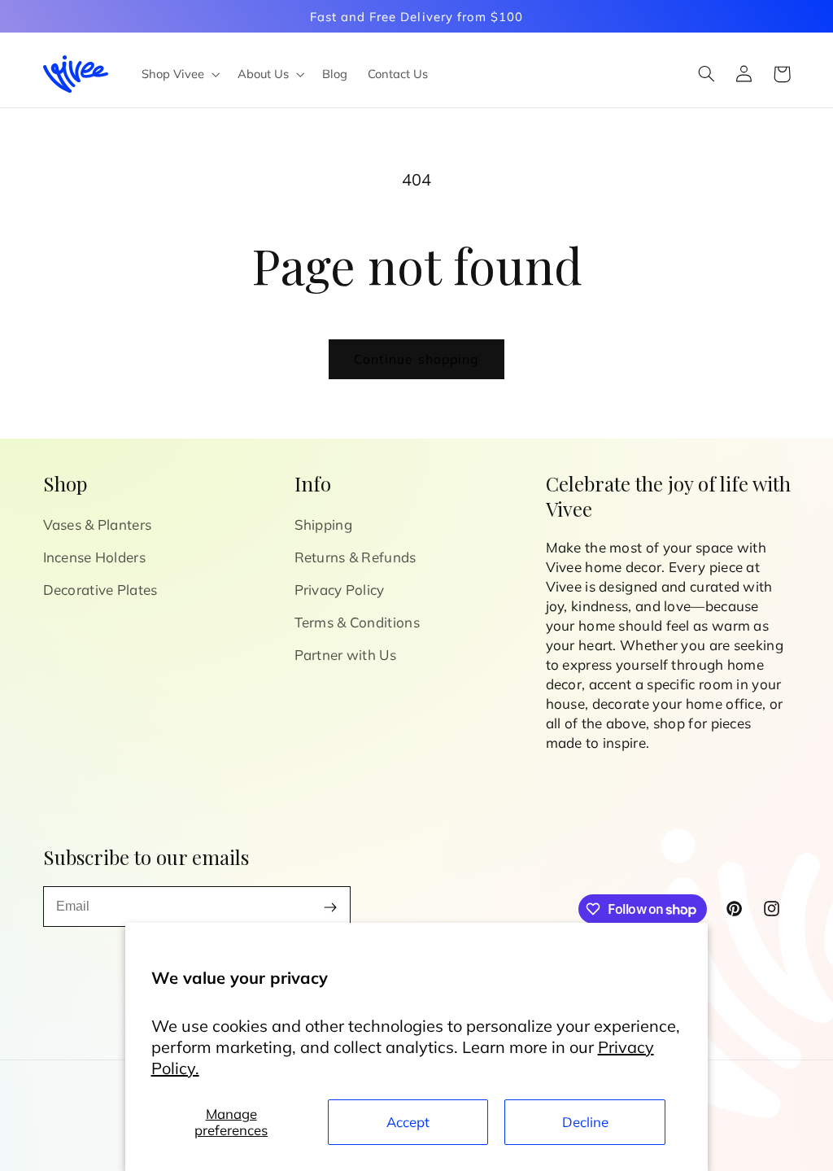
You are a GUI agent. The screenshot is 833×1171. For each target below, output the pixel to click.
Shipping (323, 524)
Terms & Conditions (357, 622)
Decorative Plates (100, 589)
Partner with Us (345, 654)
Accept (408, 1121)
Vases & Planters (97, 524)
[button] (179, 74)
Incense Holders (94, 557)
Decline (585, 1121)
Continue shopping (416, 359)
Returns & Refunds (355, 557)
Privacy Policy (339, 589)
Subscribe (331, 907)
